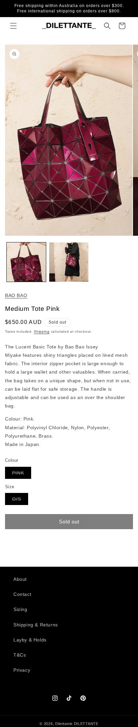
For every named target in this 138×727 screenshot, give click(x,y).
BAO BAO (16, 295)
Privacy (21, 670)
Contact (22, 594)
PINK (21, 474)
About (20, 579)
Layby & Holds (30, 639)
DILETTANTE (86, 724)
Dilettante (64, 724)
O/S (20, 500)
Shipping (42, 331)
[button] (13, 25)
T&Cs (19, 655)
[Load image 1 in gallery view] (26, 262)
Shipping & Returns (35, 624)
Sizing (20, 609)
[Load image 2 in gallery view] (68, 262)
